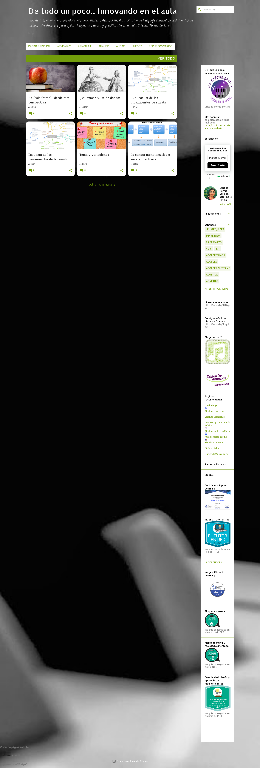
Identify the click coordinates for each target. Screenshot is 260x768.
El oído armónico (214, 442)
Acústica (212, 274)
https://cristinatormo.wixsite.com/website (217, 127)
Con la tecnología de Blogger (132, 761)
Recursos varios (160, 46)
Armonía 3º (64, 46)
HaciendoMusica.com (216, 454)
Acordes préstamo (218, 268)
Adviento (212, 281)
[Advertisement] (189, 110)
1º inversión (213, 235)
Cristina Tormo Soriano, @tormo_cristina (226, 193)
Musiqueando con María (218, 431)
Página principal (39, 46)
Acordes (211, 261)
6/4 (218, 248)
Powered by (210, 176)
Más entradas (101, 185)
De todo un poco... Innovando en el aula (102, 11)
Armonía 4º (85, 46)
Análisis (104, 46)
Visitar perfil (225, 204)
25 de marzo (214, 242)
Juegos (137, 46)
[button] (70, 114)
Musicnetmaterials (214, 411)
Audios (120, 46)
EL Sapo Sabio (212, 448)
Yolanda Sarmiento (215, 417)
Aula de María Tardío (216, 437)
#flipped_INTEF (215, 229)
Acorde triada (215, 255)
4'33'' (209, 248)
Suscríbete (218, 165)
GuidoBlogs (211, 405)
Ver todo (166, 58)
